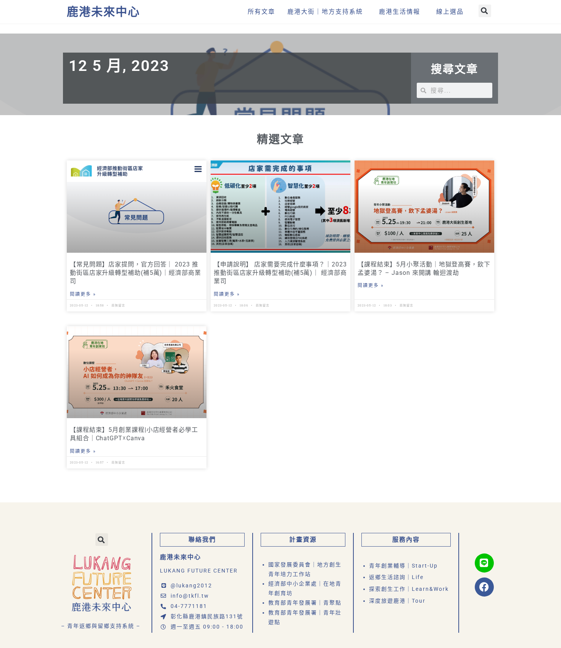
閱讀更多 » (83, 294)
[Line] (484, 563)
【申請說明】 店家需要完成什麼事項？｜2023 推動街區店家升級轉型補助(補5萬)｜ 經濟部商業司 (280, 273)
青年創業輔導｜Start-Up (403, 566)
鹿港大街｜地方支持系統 (325, 11)
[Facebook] (484, 587)
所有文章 (261, 11)
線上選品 (450, 11)
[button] (485, 11)
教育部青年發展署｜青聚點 (305, 603)
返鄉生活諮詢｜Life (396, 577)
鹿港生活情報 (399, 11)
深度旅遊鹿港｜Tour (397, 601)
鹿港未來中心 (103, 11)
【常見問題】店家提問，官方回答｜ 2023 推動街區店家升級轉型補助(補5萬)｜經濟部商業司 (135, 273)
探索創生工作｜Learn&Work (409, 589)
